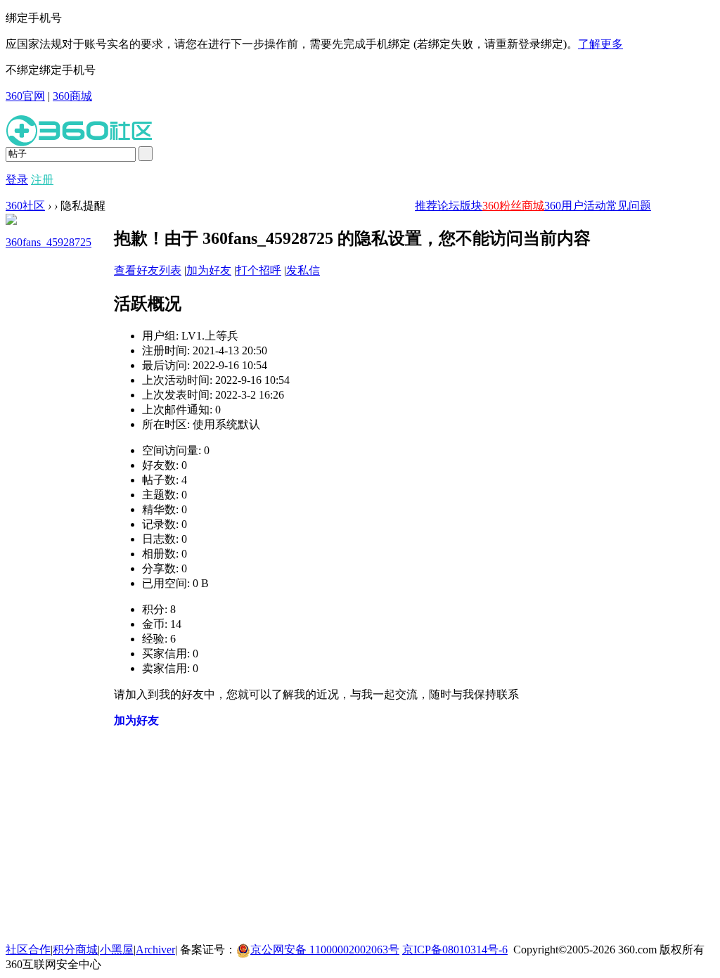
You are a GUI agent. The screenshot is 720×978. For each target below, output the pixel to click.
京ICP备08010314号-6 (455, 950)
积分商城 (75, 950)
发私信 (303, 270)
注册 (42, 180)
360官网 (25, 96)
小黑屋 (117, 950)
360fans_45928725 (48, 242)
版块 (471, 206)
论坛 (448, 206)
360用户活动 (575, 206)
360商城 (72, 96)
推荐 (426, 206)
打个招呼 (258, 270)
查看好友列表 (147, 270)
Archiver (155, 950)
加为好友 (208, 270)
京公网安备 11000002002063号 (324, 950)
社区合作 (28, 950)
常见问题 (628, 206)
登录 (17, 180)
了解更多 (600, 44)
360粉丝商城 (513, 206)
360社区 (25, 206)
